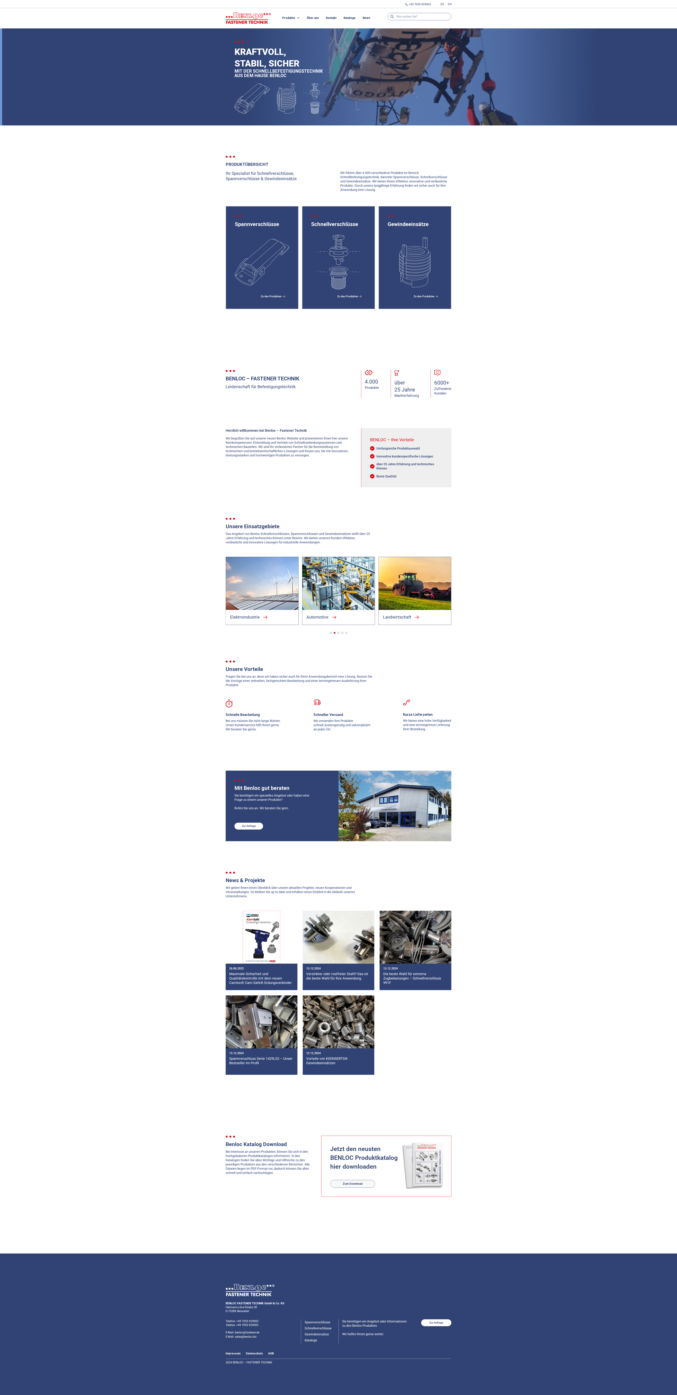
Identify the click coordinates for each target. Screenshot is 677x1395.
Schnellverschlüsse (318, 1328)
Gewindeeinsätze (317, 1334)
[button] (245, 617)
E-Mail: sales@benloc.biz (241, 1336)
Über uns (313, 18)
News (366, 18)
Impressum (233, 1353)
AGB (271, 1353)
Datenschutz (254, 1353)
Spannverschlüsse (317, 1322)
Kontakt (331, 18)
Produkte (288, 18)
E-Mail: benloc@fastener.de (242, 1332)
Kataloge (350, 18)
